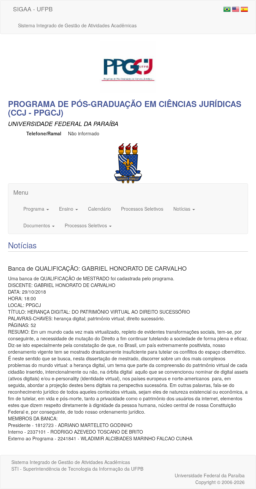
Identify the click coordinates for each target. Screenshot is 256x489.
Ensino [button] (67, 208)
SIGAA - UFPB (33, 8)
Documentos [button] (37, 225)
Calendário (99, 208)
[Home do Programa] (128, 66)
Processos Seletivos (142, 208)
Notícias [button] (182, 208)
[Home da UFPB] (128, 162)
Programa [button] (34, 208)
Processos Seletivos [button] (86, 225)
